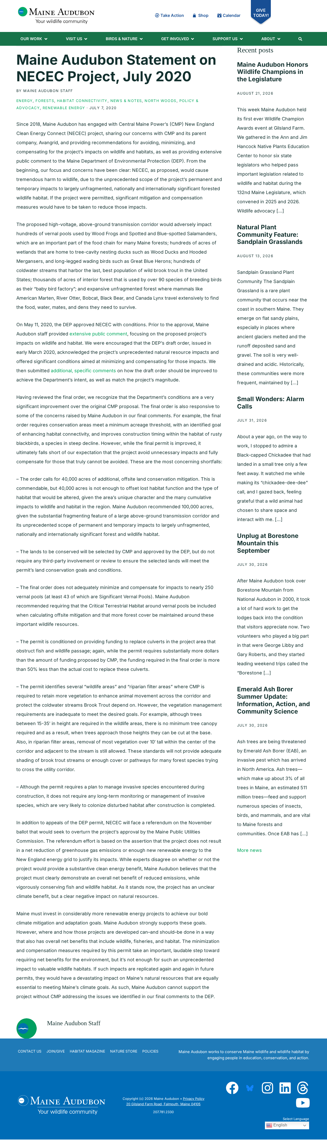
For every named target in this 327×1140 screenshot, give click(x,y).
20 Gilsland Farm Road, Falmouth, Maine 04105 (163, 1104)
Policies (150, 1051)
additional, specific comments (83, 370)
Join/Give (55, 1051)
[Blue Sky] (249, 1087)
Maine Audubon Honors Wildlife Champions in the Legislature (272, 72)
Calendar (231, 15)
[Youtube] (302, 1102)
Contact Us (29, 1051)
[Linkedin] (285, 1087)
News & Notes (126, 100)
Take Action (172, 15)
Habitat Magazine (87, 1051)
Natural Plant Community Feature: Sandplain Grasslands (269, 234)
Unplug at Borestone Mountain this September (267, 543)
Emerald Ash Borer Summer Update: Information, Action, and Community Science (273, 700)
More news (249, 850)
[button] (34, 39)
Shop (203, 15)
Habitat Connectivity (82, 100)
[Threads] (302, 1087)
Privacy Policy (193, 1099)
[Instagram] (267, 1087)
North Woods (160, 100)
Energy (24, 100)
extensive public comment (98, 333)
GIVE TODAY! (261, 13)
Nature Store (123, 1051)
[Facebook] (232, 1087)
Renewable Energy (64, 108)
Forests (45, 100)
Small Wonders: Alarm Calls (270, 402)
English (279, 1125)
